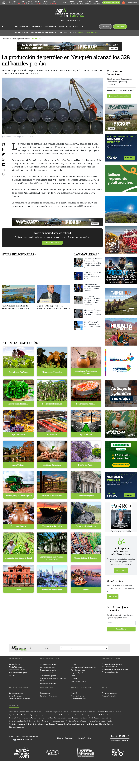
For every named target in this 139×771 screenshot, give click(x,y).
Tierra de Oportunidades (97, 721)
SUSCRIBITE (120, 26)
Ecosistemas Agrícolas (17, 712)
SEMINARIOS (49, 26)
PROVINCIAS (20, 26)
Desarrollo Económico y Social (82, 718)
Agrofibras (24, 715)
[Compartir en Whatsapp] (7, 160)
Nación (109, 721)
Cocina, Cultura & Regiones (78, 721)
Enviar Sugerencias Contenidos (20, 699)
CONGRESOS (37, 26)
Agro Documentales (78, 670)
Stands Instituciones (106, 724)
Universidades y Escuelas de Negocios (22, 721)
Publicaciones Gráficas (48, 673)
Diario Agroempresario (48, 670)
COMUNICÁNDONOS (65, 26)
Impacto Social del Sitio (17, 670)
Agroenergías (34, 715)
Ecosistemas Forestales (96, 712)
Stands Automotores (16, 727)
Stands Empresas (92, 724)
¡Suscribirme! (121, 629)
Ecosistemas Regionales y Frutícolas (56, 712)
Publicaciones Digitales (48, 676)
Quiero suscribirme (52, 243)
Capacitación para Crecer (103, 718)
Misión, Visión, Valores (16, 667)
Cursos (73, 664)
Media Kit (74, 693)
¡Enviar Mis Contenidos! (119, 96)
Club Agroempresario (78, 681)
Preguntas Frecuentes (109, 693)
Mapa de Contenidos (88, 33)
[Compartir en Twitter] (7, 155)
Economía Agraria (30, 718)
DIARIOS (78, 26)
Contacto (12, 675)
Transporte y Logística (45, 718)
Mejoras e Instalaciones (115, 715)
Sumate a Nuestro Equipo (18, 673)
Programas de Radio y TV (58, 721)
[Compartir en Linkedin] (7, 170)
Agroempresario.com (47, 667)
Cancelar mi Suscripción (48, 696)
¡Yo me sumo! (121, 571)
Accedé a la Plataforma (111, 2)
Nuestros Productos (56, 724)
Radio (73, 676)
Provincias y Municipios (17, 724)
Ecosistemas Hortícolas (78, 712)
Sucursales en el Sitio (78, 699)
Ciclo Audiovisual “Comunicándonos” (83, 667)
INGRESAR (106, 26)
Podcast (74, 678)
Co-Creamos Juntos (16, 693)
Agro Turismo (45, 715)
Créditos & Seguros (15, 718)
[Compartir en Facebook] (7, 150)
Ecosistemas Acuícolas (113, 712)
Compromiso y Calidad (48, 664)
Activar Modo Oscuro (25, 739)
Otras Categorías (67, 33)
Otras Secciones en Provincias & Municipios (35, 33)
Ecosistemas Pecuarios (34, 712)
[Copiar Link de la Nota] (7, 175)
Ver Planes (112, 596)
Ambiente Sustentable (59, 715)
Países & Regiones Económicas (37, 724)
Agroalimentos (14, 715)
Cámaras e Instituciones (62, 718)
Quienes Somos (14, 664)
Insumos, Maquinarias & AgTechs (93, 715)
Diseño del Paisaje (75, 715)
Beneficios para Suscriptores (74, 724)
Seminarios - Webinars (48, 684)
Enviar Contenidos (15, 696)
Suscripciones (45, 693)
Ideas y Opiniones (43, 721)
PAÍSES (28, 26)
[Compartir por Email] (7, 165)
